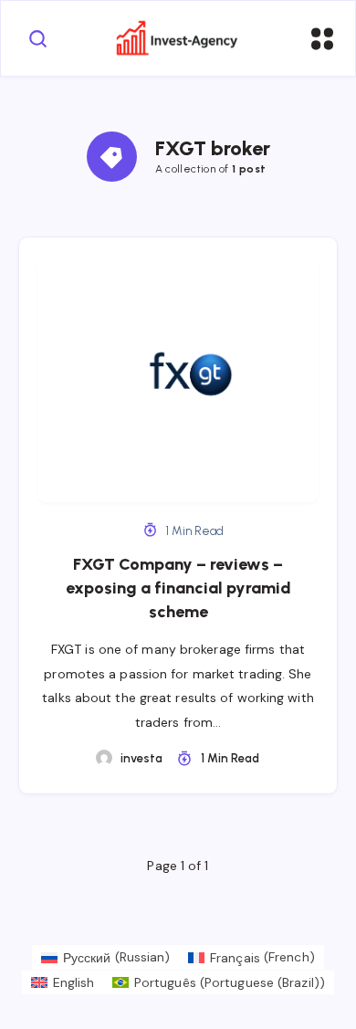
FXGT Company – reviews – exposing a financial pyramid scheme (178, 588)
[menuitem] (105, 957)
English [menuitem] (74, 982)
